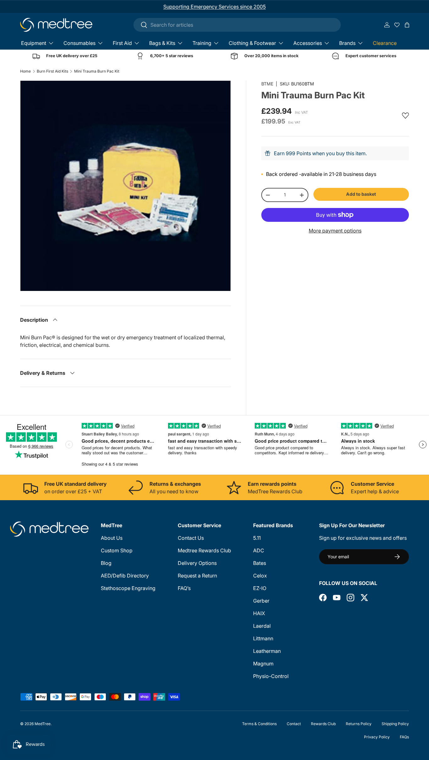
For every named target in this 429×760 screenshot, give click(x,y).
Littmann (263, 638)
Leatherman (267, 651)
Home (25, 71)
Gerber (261, 601)
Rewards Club (323, 723)
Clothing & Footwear (252, 43)
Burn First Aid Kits (52, 71)
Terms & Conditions (259, 723)
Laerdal (262, 626)
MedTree (43, 723)
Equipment (33, 43)
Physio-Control (271, 676)
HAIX (259, 613)
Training (202, 43)
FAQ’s (184, 588)
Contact (294, 723)
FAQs (404, 737)
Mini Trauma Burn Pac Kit (96, 71)
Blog (106, 563)
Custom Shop (117, 550)
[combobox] (237, 25)
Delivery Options (197, 563)
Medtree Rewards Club (204, 550)
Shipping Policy (395, 723)
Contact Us (191, 538)
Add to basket (361, 194)
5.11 (257, 538)
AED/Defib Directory (125, 575)
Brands (347, 43)
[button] (407, 25)
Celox (260, 575)
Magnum (263, 663)
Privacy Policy (377, 737)
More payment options (335, 230)
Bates (259, 563)
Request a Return (197, 575)
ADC (258, 550)
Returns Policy (359, 723)
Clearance (385, 43)
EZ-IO (259, 588)
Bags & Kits (162, 43)
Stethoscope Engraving (128, 588)
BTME (267, 83)
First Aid (122, 43)
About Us (111, 538)
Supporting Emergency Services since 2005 (214, 6)
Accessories (307, 43)
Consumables (79, 43)
